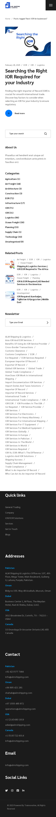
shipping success (14, 459)
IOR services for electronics (19, 413)
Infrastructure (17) (15, 203)
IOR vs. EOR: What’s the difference (23, 452)
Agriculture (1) (12, 178)
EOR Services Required (32, 357)
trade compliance (14, 466)
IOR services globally (16, 431)
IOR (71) (9, 207)
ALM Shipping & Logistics (18, 336)
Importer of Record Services (19, 392)
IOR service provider (31, 406)
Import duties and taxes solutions (23, 385)
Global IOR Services (15, 368)
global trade (35, 368)
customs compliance (16, 354)
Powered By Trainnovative (25, 805)
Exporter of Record (15, 364)
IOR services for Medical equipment (23, 427)
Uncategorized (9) (14, 241)
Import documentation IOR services (23, 382)
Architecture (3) (13, 188)
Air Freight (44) (13, 183)
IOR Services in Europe (16, 434)
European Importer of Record (20, 361)
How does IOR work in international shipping (23, 377)
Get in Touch (11, 529)
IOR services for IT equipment (20, 424)
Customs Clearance (15, 350)
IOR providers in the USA (29, 403)
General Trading (12, 507)
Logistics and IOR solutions (19, 455)
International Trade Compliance (21, 399)
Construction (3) (13, 193)
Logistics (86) (12, 217)
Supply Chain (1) (13, 231)
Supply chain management (18, 462)
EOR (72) (9, 198)
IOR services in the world (18, 441)
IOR (32, 65)
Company (9, 512)
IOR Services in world (16, 445)
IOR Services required (16, 448)
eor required (11, 357)
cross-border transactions (19, 347)
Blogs (7, 534)
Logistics (41, 65)
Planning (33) (11, 227)
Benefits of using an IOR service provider (26, 343)
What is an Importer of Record (21, 470)
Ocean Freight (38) (14, 222)
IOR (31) (9, 212)
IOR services (11, 410)
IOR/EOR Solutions (14, 518)
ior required (11, 406)
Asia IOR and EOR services (18, 340)
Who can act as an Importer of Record (25, 473)
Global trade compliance (18, 371)
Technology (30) (13, 236)
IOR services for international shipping (25, 420)
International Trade (15, 396)
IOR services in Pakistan (17, 438)
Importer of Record (15, 389)
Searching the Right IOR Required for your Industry (26, 76)
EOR (25, 65)
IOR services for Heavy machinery (22, 417)
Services (9, 523)
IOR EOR (9, 403)
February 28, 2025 (12, 65)
